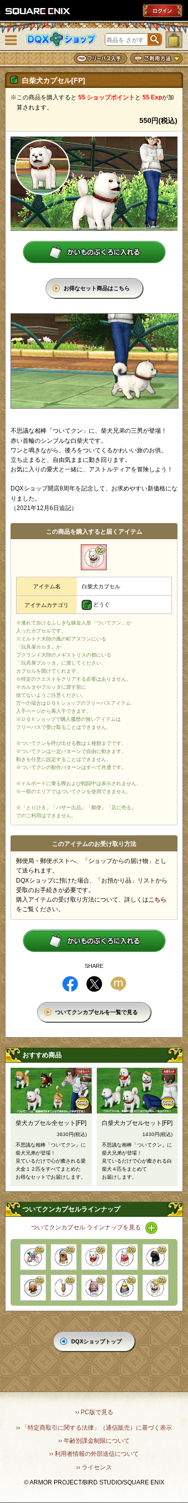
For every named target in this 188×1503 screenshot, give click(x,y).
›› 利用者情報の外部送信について (94, 1453)
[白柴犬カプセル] (94, 557)
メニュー (11, 40)
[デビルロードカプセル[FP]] (33, 1257)
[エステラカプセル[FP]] (94, 1287)
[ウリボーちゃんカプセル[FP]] (63, 1257)
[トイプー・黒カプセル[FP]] (155, 1257)
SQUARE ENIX (38, 11)
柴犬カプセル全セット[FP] (51, 1122)
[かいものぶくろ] (174, 40)
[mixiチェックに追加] (118, 984)
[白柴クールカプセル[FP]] (94, 1257)
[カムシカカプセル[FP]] (63, 1287)
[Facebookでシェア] (70, 984)
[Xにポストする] (94, 984)
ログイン (162, 11)
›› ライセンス (94, 1467)
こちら (157, 899)
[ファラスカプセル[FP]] (33, 1287)
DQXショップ (62, 39)
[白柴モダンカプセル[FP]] (155, 1287)
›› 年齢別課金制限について (94, 1440)
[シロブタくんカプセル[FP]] (124, 1257)
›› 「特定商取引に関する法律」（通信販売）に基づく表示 (94, 1427)
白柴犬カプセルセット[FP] (137, 1122)
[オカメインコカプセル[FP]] (124, 1287)
